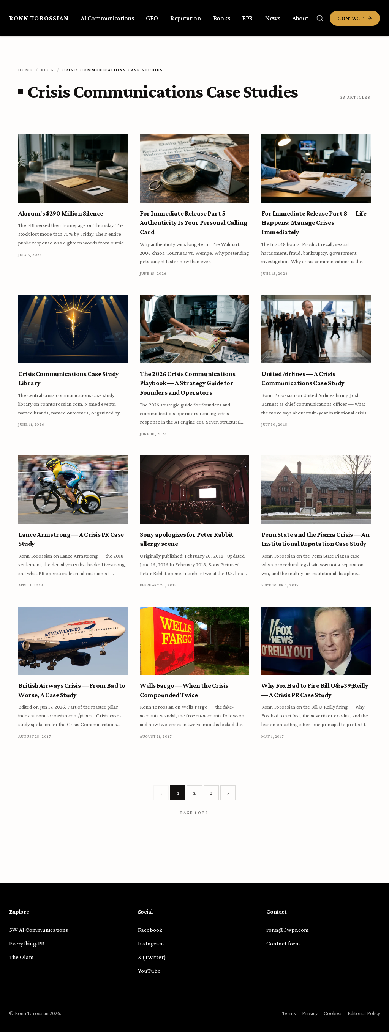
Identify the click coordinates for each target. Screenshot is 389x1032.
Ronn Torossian (39, 18)
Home (25, 70)
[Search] (320, 18)
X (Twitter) (152, 957)
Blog (47, 70)
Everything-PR (26, 943)
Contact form (283, 943)
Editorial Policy (364, 1013)
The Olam (21, 957)
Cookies (333, 1013)
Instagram (151, 943)
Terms (289, 1013)
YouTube (149, 970)
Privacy (310, 1013)
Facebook (150, 929)
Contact (350, 18)
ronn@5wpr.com (287, 929)
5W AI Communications (38, 929)
